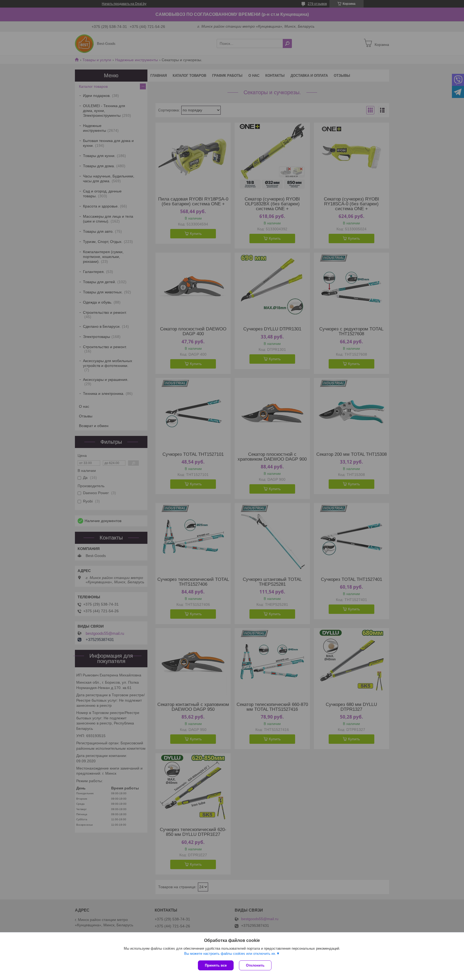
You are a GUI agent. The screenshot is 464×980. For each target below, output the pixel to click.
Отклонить (255, 965)
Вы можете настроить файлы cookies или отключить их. (230, 954)
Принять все (216, 965)
